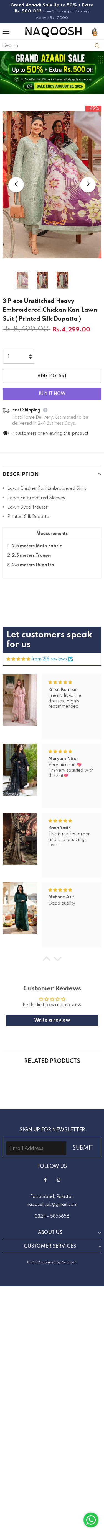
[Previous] (16, 184)
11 (13, 434)
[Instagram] (59, 1180)
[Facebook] (45, 1180)
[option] (52, 185)
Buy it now (52, 394)
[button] (46, 960)
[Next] (88, 184)
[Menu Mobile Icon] (6, 31)
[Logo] (53, 31)
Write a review (52, 1020)
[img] (18, 659)
